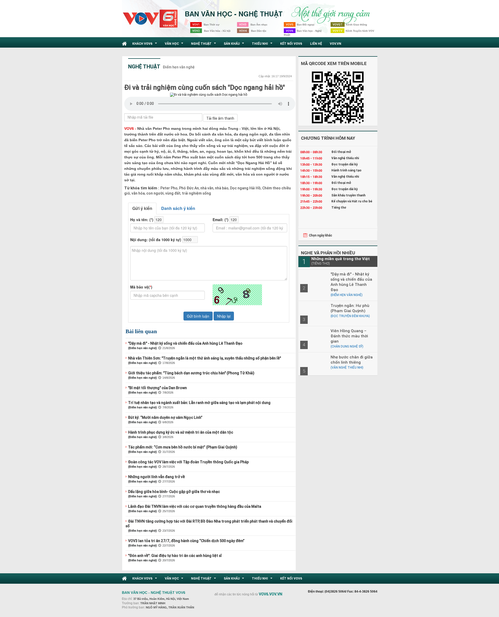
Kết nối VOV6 (291, 44)
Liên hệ (316, 44)
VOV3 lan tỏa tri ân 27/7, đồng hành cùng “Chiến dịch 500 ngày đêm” (186, 540)
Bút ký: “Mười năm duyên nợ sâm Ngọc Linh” (165, 417)
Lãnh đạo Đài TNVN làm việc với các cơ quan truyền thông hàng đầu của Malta (194, 506)
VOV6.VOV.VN (270, 594)
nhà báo (221, 188)
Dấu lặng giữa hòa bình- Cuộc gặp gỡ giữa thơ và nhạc (174, 491)
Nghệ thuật (204, 45)
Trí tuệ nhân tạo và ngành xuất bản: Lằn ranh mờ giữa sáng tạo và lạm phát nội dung (199, 402)
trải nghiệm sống (196, 193)
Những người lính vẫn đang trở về (156, 476)
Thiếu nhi (263, 45)
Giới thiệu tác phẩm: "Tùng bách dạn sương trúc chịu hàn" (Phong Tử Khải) (191, 373)
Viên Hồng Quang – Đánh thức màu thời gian (349, 336)
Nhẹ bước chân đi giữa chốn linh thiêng (352, 360)
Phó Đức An (188, 188)
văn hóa (138, 193)
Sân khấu (234, 45)
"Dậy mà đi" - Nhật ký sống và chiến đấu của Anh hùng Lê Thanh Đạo (185, 343)
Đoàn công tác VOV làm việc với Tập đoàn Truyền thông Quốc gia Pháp (188, 462)
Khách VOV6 (145, 45)
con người (155, 193)
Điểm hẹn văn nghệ (179, 67)
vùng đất (172, 193)
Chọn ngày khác (320, 235)
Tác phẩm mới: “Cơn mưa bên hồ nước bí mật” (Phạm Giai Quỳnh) (182, 447)
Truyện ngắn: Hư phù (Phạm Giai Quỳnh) (350, 308)
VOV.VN (335, 44)
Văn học (175, 45)
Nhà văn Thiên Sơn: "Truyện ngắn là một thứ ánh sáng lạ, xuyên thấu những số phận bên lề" (204, 358)
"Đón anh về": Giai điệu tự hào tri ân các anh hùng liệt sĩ (175, 555)
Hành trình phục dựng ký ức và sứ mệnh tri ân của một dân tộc (180, 432)
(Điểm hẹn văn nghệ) (142, 348)
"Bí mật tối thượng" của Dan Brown (157, 387)
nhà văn (206, 188)
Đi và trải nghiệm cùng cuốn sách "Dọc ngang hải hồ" (204, 87)
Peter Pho (169, 188)
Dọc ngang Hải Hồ (245, 188)
